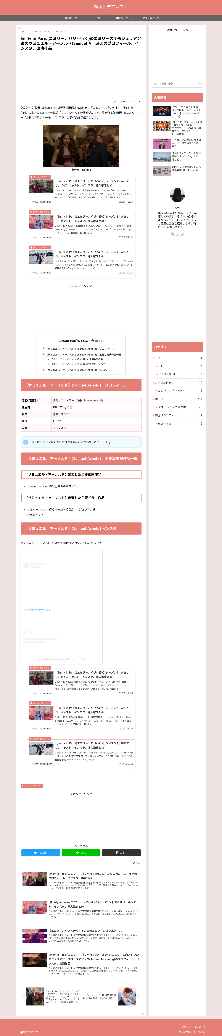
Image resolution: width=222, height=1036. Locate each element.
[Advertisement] (81, 74)
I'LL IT (180, 366)
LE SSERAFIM (180, 374)
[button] (121, 852)
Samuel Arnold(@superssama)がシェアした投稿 (62, 659)
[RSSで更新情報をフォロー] (181, 234)
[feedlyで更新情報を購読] (177, 234)
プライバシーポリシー (192, 1026)
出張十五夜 (180, 424)
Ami (177, 208)
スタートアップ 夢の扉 (180, 407)
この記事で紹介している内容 (76, 341)
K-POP (178, 358)
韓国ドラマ (178, 399)
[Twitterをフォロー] (173, 234)
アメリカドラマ (178, 383)
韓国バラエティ (178, 415)
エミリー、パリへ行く (33, 785)
